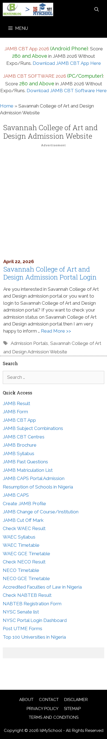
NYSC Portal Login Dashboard (35, 620)
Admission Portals (29, 343)
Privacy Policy (42, 708)
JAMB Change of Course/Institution (40, 511)
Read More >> (56, 331)
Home (6, 106)
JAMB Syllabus (18, 453)
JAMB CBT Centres (23, 437)
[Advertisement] (53, 202)
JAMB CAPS (16, 495)
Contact (49, 699)
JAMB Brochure (19, 445)
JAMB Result (16, 403)
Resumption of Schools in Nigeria (38, 487)
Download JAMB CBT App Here (67, 63)
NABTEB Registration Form (32, 603)
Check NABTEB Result (27, 595)
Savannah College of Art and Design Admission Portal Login (50, 273)
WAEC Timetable (21, 545)
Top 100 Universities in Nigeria (34, 637)
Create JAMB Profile (24, 503)
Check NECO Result (24, 562)
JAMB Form (15, 411)
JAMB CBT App (19, 420)
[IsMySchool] (28, 9)
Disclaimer (76, 699)
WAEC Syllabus (19, 537)
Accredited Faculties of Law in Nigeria (42, 587)
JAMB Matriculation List (28, 470)
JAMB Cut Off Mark (23, 520)
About (26, 699)
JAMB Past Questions (25, 461)
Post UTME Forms (22, 628)
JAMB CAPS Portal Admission (33, 478)
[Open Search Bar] (96, 9)
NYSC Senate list (21, 612)
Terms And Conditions (53, 717)
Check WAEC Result (24, 528)
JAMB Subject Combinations (33, 428)
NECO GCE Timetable (26, 578)
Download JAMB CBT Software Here (67, 90)
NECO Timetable (21, 570)
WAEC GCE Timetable (26, 553)
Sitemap (72, 708)
